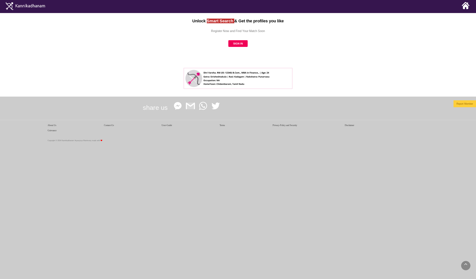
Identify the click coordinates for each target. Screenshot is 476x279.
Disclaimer (349, 125)
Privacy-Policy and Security (285, 125)
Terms (222, 125)
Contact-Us (109, 125)
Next (289, 77)
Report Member (464, 103)
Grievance (52, 130)
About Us (52, 125)
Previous (187, 77)
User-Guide (167, 125)
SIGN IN (238, 43)
